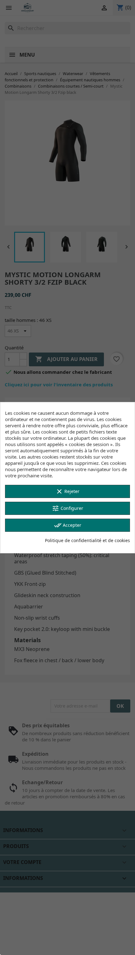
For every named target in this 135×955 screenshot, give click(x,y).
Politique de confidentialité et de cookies (87, 540)
